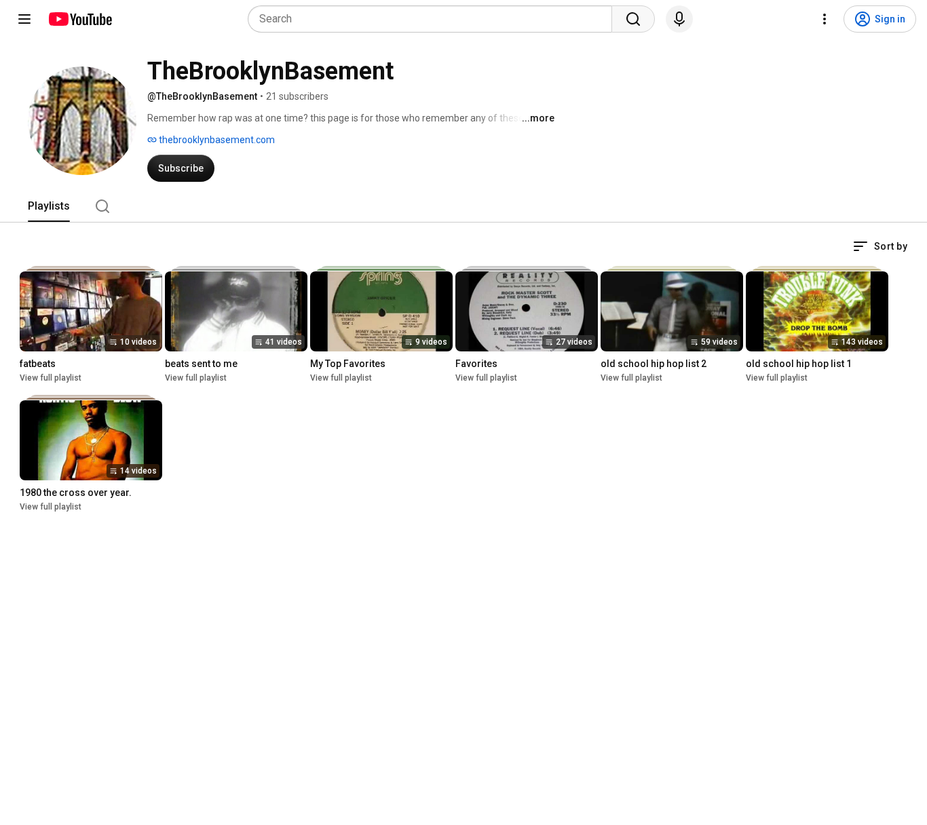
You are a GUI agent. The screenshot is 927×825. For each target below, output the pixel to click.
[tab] (49, 206)
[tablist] (463, 206)
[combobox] (434, 19)
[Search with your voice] (679, 19)
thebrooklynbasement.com (216, 139)
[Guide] (24, 19)
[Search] (633, 19)
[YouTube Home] (79, 19)
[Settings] (824, 19)
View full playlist (50, 378)
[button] (880, 246)
